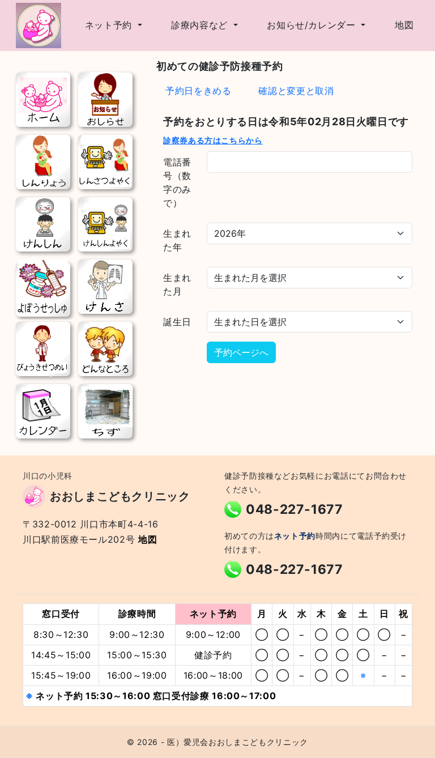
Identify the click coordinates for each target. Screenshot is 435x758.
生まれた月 (177, 284)
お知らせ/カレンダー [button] (313, 25)
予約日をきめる (198, 90)
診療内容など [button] (201, 25)
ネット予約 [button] (110, 25)
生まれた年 (177, 240)
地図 (404, 25)
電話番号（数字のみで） (177, 182)
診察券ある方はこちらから (213, 140)
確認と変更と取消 (296, 90)
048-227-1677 (294, 509)
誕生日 (177, 321)
